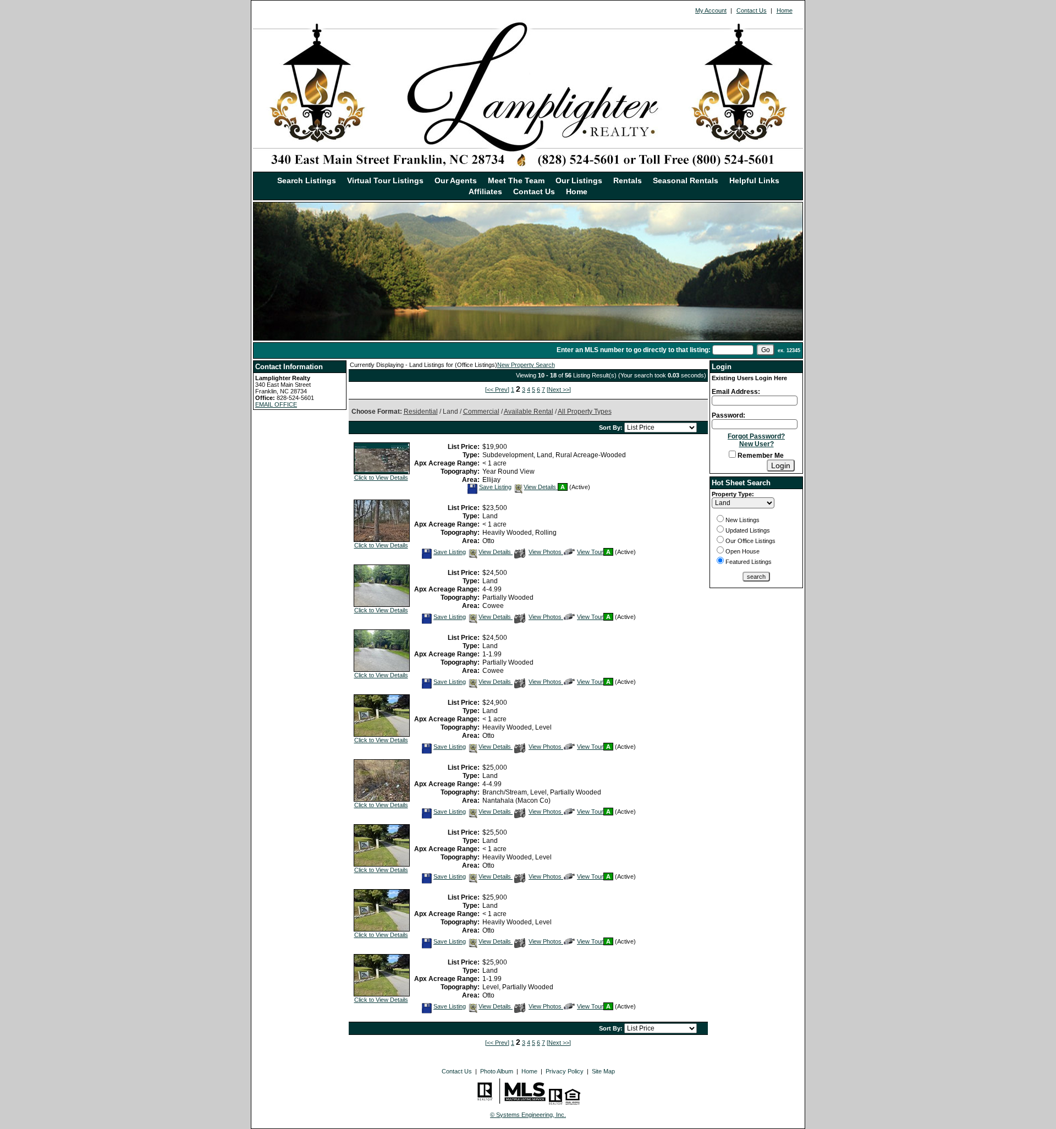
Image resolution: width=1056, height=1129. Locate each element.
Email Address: (736, 392)
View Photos (545, 552)
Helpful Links (754, 180)
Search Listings (306, 180)
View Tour (589, 552)
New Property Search (526, 364)
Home (785, 10)
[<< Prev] (497, 389)
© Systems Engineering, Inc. (528, 1114)
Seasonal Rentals (685, 180)
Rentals (627, 180)
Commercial (481, 411)
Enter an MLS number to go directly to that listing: (634, 350)
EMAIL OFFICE (276, 404)
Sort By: (611, 427)
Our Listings (579, 180)
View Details (541, 487)
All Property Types (585, 411)
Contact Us (751, 10)
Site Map (603, 1071)
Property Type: (733, 494)
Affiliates (485, 191)
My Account (711, 10)
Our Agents (456, 180)
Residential (421, 411)
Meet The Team (516, 180)
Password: (728, 415)
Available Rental (528, 411)
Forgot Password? (756, 436)
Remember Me (760, 455)
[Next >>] (559, 389)
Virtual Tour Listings (385, 180)
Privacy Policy (565, 1071)
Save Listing (495, 487)
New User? (756, 444)
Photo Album (496, 1071)
